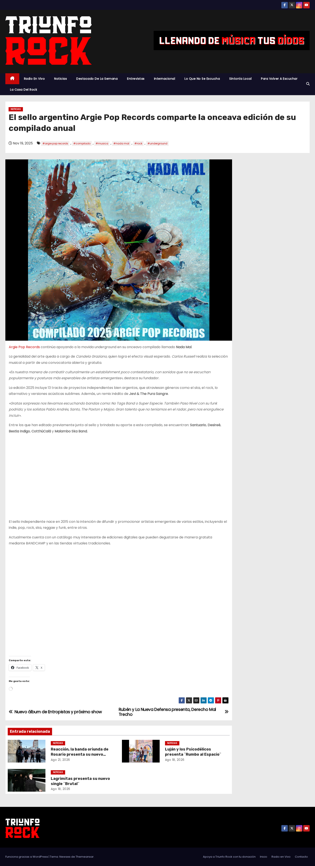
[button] (308, 83)
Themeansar (85, 857)
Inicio (263, 857)
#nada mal (121, 143)
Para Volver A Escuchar (279, 78)
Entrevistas (136, 78)
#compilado (81, 143)
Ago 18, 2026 (174, 760)
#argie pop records (55, 143)
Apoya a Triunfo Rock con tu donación (229, 857)
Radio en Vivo (34, 78)
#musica (102, 143)
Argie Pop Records (24, 347)
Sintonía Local (240, 78)
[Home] (12, 78)
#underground (157, 143)
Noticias (60, 78)
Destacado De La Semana (97, 78)
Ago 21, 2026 (60, 760)
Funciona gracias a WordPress (27, 857)
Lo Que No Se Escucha (202, 78)
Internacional (164, 78)
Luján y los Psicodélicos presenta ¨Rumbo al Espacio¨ (193, 752)
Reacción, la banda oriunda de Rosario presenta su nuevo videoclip (79, 754)
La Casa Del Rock (23, 89)
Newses (64, 857)
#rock (138, 143)
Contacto (301, 857)
